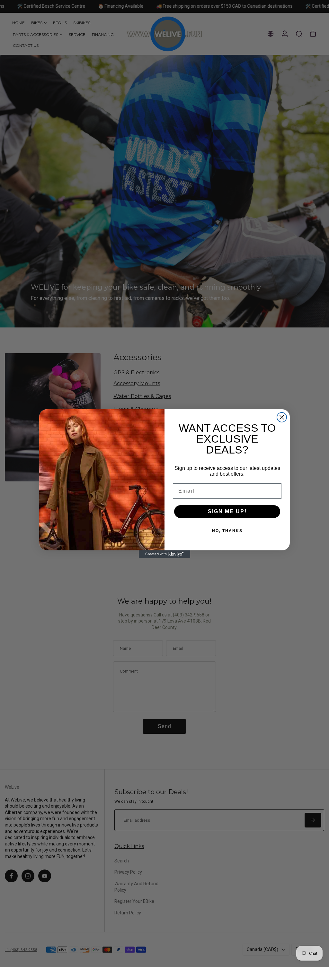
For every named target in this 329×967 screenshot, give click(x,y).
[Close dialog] (282, 417)
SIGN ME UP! (227, 511)
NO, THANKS (227, 531)
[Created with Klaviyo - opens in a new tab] (164, 554)
